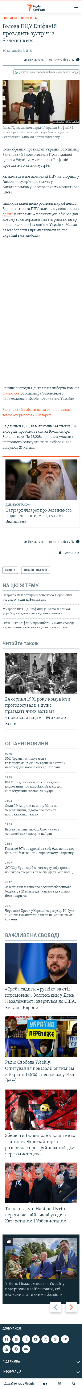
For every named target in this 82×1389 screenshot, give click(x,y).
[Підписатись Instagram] (45, 1339)
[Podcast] (16, 1349)
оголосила (11, 394)
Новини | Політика (20, 18)
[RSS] (7, 1349)
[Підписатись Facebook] (7, 1339)
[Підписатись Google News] (16, 1339)
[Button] (34, 60)
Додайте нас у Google (19, 1383)
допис (8, 214)
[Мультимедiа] (45, 1383)
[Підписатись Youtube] (36, 1339)
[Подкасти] (59, 1383)
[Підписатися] (26, 1349)
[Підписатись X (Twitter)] (26, 1339)
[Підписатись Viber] (55, 1339)
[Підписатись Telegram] (65, 1339)
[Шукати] (73, 1383)
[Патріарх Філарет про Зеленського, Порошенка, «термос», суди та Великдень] (41, 479)
